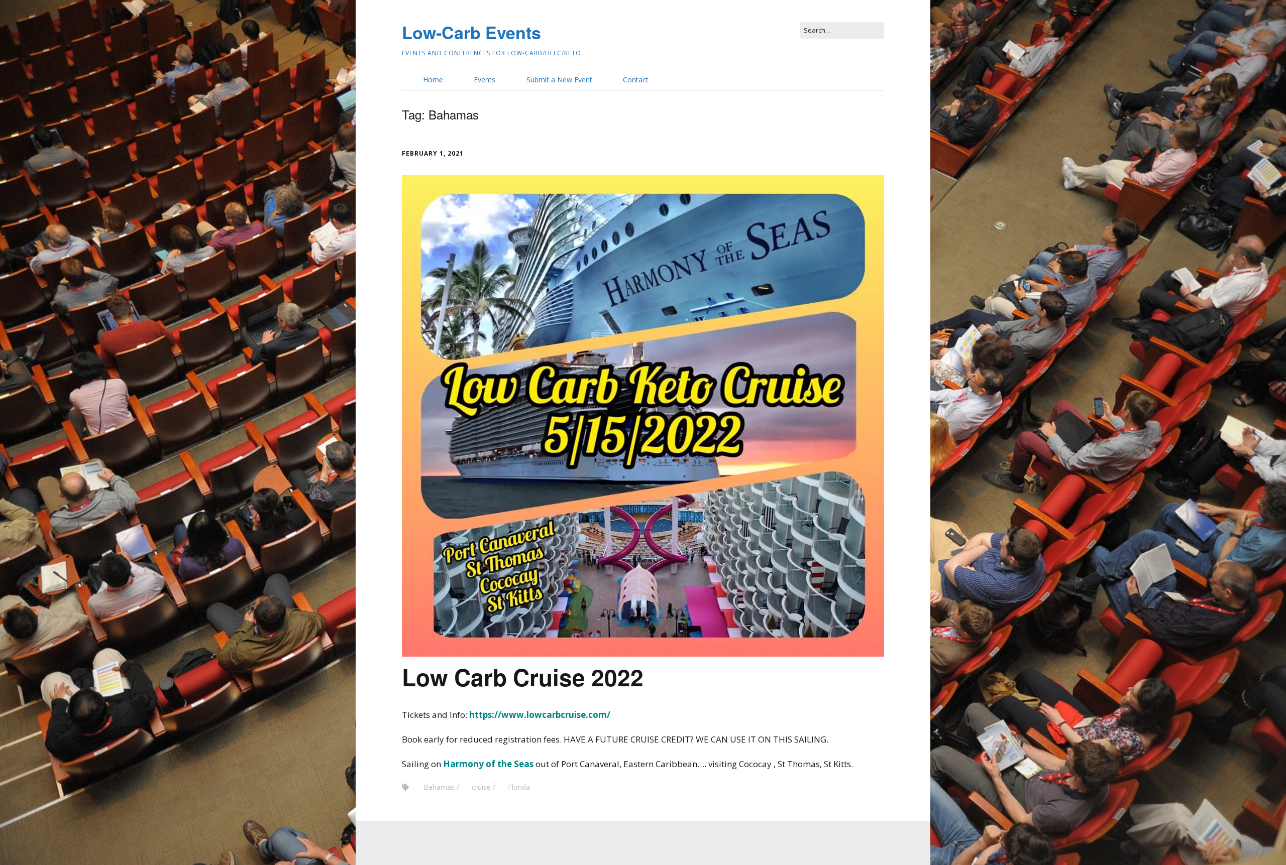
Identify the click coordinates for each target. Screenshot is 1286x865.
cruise (481, 787)
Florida (519, 787)
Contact (636, 79)
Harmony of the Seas (488, 764)
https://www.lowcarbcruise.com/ (539, 714)
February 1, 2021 (433, 153)
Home (433, 79)
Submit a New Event (559, 79)
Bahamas (439, 787)
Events (484, 79)
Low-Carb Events (471, 32)
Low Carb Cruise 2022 (523, 676)
